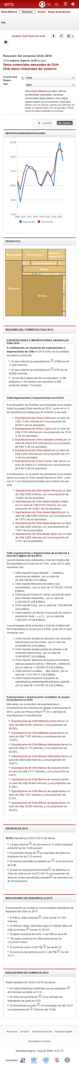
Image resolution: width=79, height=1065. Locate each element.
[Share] (70, 36)
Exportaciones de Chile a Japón (33, 428)
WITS (9, 4)
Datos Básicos (9, 11)
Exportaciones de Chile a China (33, 417)
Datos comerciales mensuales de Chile (31, 64)
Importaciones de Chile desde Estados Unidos (41, 501)
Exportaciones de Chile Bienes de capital (35, 791)
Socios (41, 11)
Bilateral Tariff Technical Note (28, 36)
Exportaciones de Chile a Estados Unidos (39, 439)
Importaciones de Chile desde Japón (36, 533)
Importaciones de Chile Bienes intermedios (36, 756)
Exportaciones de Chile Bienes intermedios (36, 744)
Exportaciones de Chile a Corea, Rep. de (38, 461)
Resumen (27, 11)
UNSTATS (46, 1060)
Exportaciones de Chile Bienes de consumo (36, 767)
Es (56, 4)
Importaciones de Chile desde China (36, 490)
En (49, 4)
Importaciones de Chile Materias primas (34, 732)
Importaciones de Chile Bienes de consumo (36, 779)
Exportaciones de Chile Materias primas (34, 721)
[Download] (53, 36)
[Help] (5, 42)
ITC (23, 1060)
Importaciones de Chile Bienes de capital (34, 802)
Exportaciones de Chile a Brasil (33, 450)
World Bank (68, 1060)
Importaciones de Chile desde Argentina (38, 512)
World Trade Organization (57, 1060)
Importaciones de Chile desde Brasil (36, 523)
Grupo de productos (59, 11)
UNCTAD (35, 1060)
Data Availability (43, 110)
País (3, 22)
